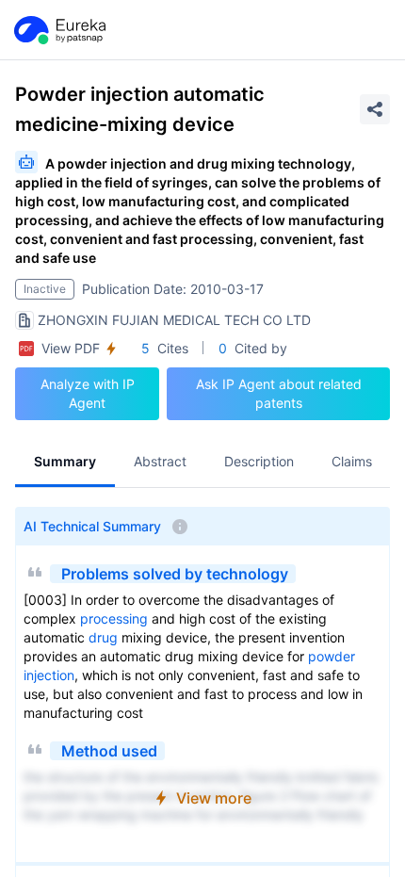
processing (114, 618)
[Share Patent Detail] (375, 109)
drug (103, 637)
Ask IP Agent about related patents (279, 393)
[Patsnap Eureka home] (58, 30)
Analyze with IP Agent (87, 393)
